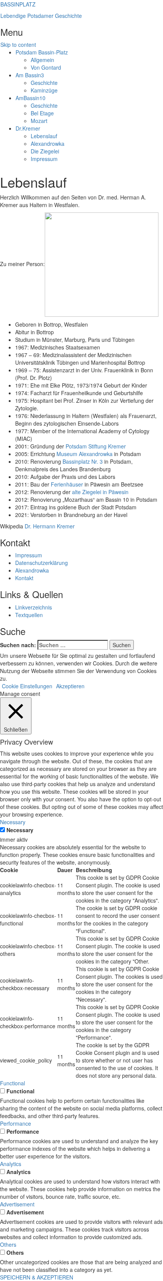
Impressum (44, 159)
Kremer (28, 128)
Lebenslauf (44, 136)
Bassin (30, 75)
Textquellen (29, 615)
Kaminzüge (44, 90)
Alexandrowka (47, 143)
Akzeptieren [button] (70, 686)
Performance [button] (15, 1123)
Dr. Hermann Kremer (50, 526)
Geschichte (44, 82)
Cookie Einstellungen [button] (27, 686)
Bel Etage (42, 113)
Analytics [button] (10, 1164)
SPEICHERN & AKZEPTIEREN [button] (36, 1277)
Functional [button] (12, 1083)
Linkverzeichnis (33, 607)
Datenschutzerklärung (41, 562)
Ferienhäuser (67, 484)
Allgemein (42, 60)
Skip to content (18, 44)
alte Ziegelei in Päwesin (100, 492)
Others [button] (8, 1244)
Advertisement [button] (17, 1204)
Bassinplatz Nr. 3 (83, 461)
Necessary (19, 830)
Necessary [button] (12, 822)
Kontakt (24, 578)
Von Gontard (46, 67)
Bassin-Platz (42, 52)
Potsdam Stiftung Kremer (96, 446)
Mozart (39, 120)
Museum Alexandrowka (84, 454)
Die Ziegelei (45, 151)
